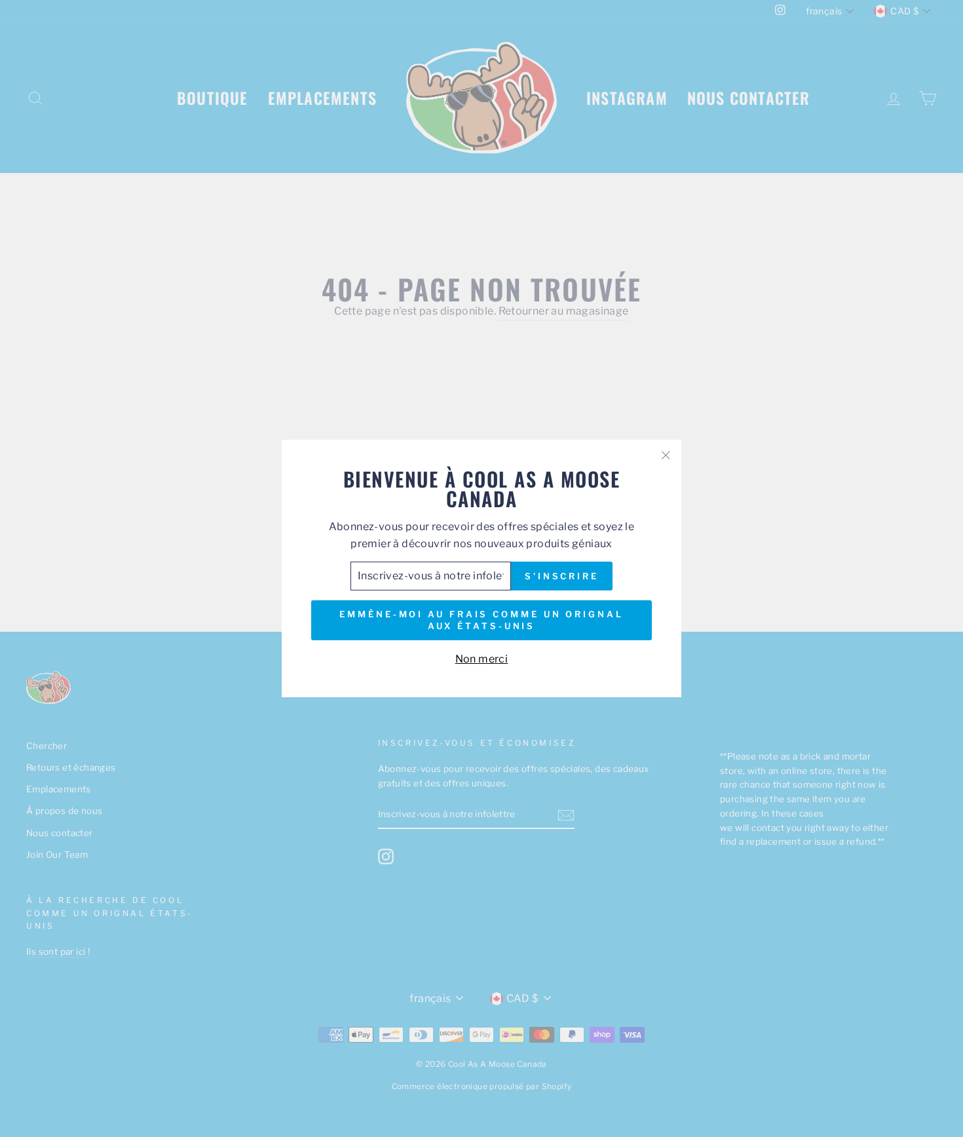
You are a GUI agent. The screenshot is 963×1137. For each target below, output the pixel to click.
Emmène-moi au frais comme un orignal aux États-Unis (481, 620)
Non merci (481, 659)
